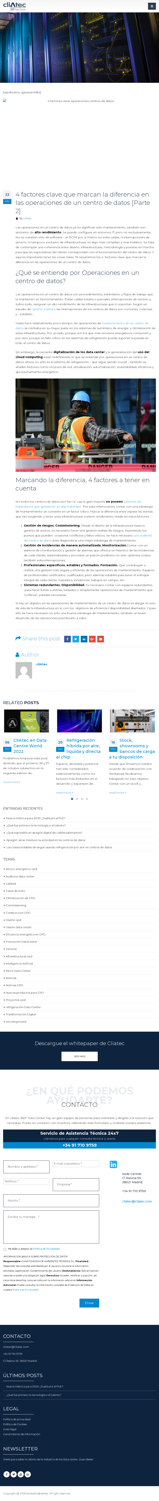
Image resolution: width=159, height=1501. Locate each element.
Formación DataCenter (21, 941)
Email (100, 639)
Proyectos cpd (15, 999)
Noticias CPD (14, 985)
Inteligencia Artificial (19, 963)
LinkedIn (84, 639)
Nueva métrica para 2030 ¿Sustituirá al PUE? (35, 818)
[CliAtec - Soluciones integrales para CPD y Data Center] (14, 6)
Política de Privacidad (25, 1289)
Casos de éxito (15, 890)
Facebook (67, 639)
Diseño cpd (13, 920)
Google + (92, 639)
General (11, 948)
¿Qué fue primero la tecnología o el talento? (36, 825)
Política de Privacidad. (46, 1248)
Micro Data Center (18, 970)
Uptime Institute (43, 309)
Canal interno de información (21, 1434)
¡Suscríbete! (86, 1459)
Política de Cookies (15, 1424)
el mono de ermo (37, 1493)
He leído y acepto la (34, 1248)
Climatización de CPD (20, 898)
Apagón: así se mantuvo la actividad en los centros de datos (45, 840)
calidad (11, 883)
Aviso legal (9, 1429)
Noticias (11, 978)
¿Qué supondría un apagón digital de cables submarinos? (44, 832)
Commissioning (16, 905)
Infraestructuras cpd (19, 956)
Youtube (21, 1474)
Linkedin (28, 1474)
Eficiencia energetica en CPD (26, 934)
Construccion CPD (18, 912)
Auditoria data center (20, 876)
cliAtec (27, 218)
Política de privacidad (16, 1419)
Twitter (75, 639)
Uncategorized (16, 1021)
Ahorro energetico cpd (21, 869)
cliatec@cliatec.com (137, 1201)
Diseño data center (19, 927)
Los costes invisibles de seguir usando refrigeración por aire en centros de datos (59, 847)
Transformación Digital (21, 1014)
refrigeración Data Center (23, 1007)
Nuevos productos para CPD (25, 992)
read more (11, 792)
